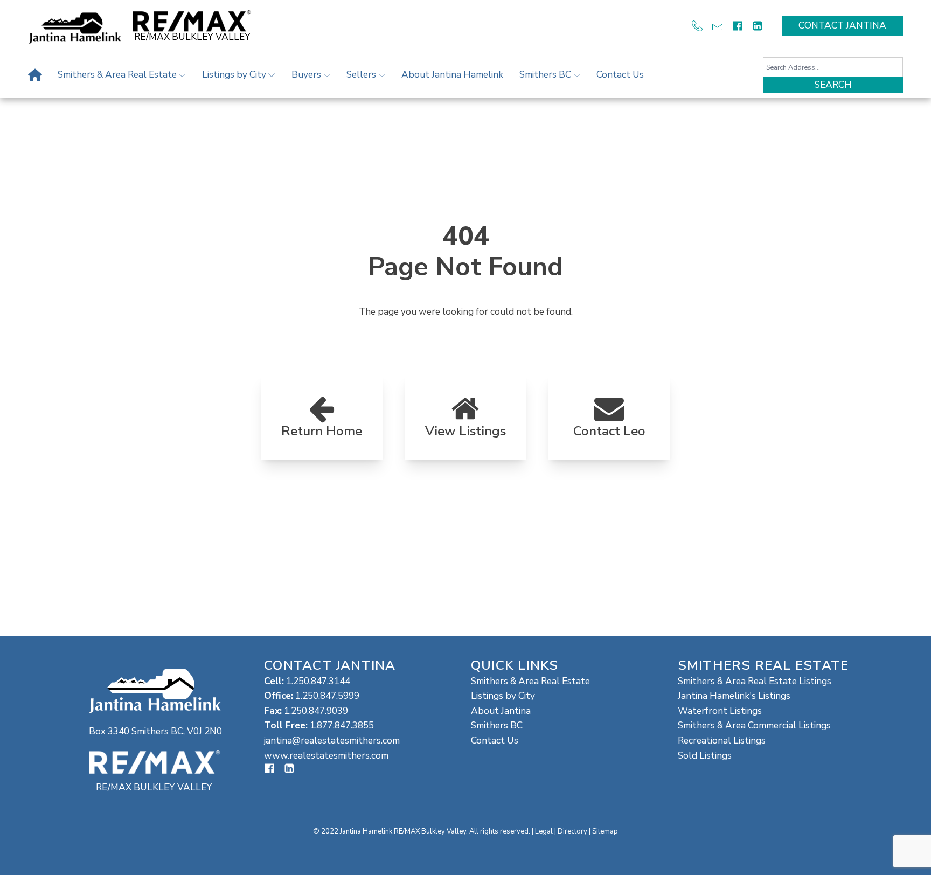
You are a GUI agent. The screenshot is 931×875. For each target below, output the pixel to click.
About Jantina (501, 711)
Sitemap (605, 831)
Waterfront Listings (720, 711)
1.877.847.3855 (342, 725)
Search (833, 85)
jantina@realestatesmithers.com (332, 740)
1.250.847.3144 (318, 681)
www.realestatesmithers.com (326, 755)
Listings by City (234, 74)
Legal (544, 831)
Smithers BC (545, 74)
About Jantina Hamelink (452, 74)
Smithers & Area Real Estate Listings (754, 681)
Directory (572, 831)
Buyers (306, 74)
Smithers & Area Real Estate (117, 74)
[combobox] (833, 67)
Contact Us (620, 74)
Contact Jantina (842, 25)
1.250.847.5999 (327, 696)
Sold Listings (705, 755)
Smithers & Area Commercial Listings (754, 725)
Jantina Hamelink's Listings (734, 696)
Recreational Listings (722, 740)
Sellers (361, 74)
